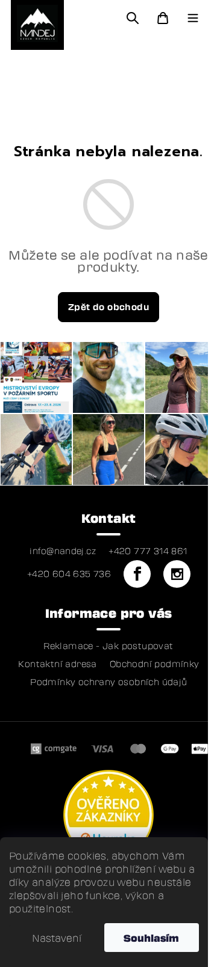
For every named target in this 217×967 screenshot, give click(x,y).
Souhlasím (151, 937)
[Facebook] (137, 574)
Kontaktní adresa (57, 664)
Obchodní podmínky (155, 664)
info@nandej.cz (63, 551)
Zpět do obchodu (108, 307)
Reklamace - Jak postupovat (108, 646)
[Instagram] (176, 574)
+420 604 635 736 (69, 574)
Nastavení (56, 938)
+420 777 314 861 (147, 551)
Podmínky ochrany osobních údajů (108, 682)
